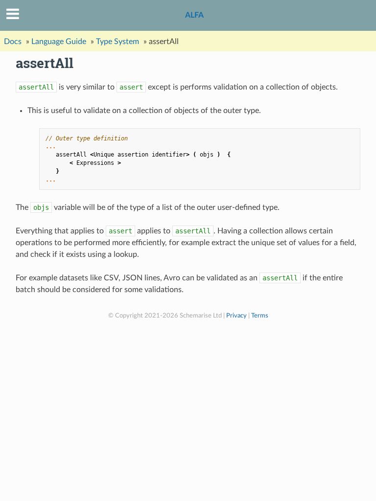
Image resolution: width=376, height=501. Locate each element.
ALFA (194, 15)
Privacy (236, 316)
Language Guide (58, 42)
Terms (259, 316)
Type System (117, 42)
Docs (13, 42)
